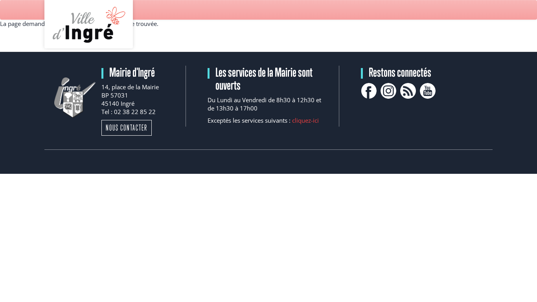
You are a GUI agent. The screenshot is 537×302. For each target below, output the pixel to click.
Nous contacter (126, 128)
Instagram (388, 91)
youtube (428, 91)
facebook (369, 91)
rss (408, 91)
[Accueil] (88, 24)
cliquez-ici (305, 120)
